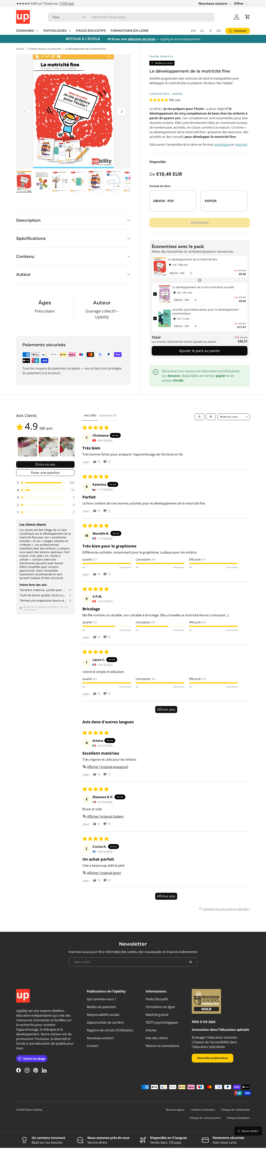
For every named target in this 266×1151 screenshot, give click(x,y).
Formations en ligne (160, 1007)
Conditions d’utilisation (203, 1109)
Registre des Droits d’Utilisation (110, 1030)
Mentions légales (175, 1109)
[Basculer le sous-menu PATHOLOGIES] (69, 30)
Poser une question (45, 472)
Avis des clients (157, 1038)
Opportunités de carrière (105, 1022)
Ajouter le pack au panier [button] (199, 350)
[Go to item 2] (48, 446)
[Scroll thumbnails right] (70, 447)
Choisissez (200, 222)
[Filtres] (211, 416)
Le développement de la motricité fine (85, 48)
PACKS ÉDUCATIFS (91, 30)
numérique (222, 144)
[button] (247, 17)
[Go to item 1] (27, 446)
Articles (151, 1030)
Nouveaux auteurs (212, 3)
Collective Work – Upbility (165, 93)
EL (202, 31)
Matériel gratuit (157, 1015)
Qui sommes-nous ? (101, 999)
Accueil (20, 48)
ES (219, 31)
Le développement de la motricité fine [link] (192, 259)
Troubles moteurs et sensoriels (44, 48)
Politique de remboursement (205, 1117)
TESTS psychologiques (162, 1022)
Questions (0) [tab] (107, 415)
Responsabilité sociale (103, 1015)
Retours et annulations (162, 1046)
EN (193, 31)
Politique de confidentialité (235, 1109)
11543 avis (66, 3)
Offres (238, 3)
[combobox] (131, 17)
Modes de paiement (101, 1007)
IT (210, 31)
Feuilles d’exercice (161, 56)
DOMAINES (25, 30)
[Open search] (199, 416)
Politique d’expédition (238, 1117)
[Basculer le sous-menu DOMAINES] (37, 30)
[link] (159, 267)
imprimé (241, 144)
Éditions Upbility (33, 1109)
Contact (92, 1046)
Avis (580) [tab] (90, 415)
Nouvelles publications (212, 1058)
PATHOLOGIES (55, 30)
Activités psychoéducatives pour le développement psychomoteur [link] (205, 311)
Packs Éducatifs (157, 999)
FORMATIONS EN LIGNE (130, 30)
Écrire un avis (45, 464)
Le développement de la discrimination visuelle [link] (203, 287)
